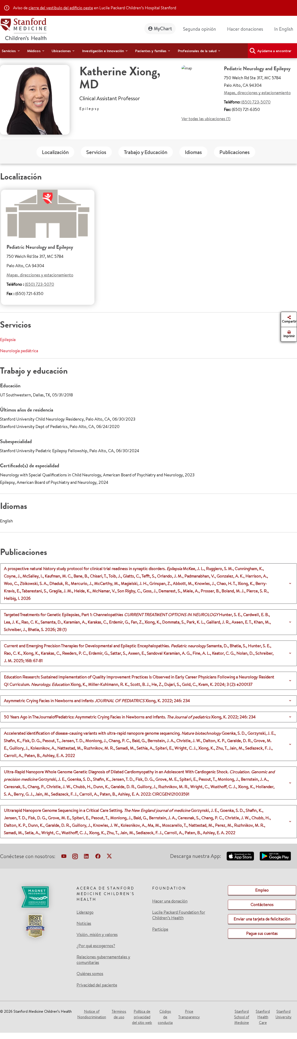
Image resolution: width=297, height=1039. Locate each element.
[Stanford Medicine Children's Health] (23, 28)
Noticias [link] (84, 923)
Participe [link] (160, 929)
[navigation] (148, 50)
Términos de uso (119, 1014)
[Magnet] (35, 897)
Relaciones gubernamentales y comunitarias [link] (103, 959)
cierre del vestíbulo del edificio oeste (61, 8)
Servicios (96, 152)
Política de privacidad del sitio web (142, 1017)
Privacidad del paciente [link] (97, 985)
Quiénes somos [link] (90, 973)
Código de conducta (165, 1017)
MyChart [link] (163, 28)
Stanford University (283, 1014)
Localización (55, 152)
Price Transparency (189, 1014)
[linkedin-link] (86, 857)
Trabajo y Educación (145, 152)
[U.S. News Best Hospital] (35, 926)
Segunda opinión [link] (199, 29)
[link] (285, 29)
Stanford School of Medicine (241, 1017)
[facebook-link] (98, 857)
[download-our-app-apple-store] (240, 856)
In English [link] (283, 29)
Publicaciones (235, 152)
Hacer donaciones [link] (245, 29)
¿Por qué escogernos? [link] (96, 946)
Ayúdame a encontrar (274, 50)
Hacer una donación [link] (169, 901)
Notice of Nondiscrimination (91, 1014)
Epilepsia (8, 339)
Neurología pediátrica (19, 351)
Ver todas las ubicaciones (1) (205, 119)
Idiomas (193, 152)
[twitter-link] (109, 857)
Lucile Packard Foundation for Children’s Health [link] (178, 915)
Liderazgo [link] (85, 912)
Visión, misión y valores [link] (97, 934)
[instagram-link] (75, 857)
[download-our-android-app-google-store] (275, 856)
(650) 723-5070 (256, 102)
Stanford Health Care (263, 1017)
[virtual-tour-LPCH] (64, 857)
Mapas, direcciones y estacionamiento (257, 93)
